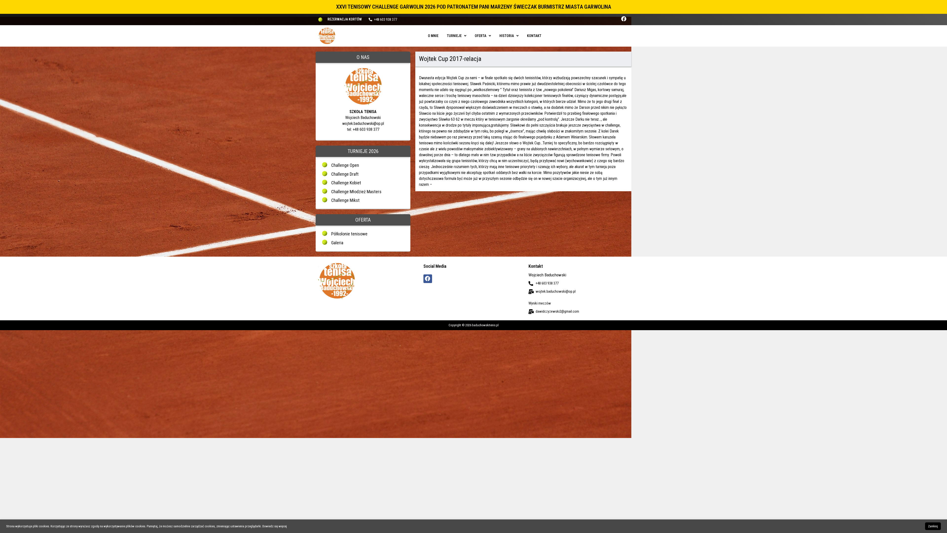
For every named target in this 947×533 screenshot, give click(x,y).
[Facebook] (623, 18)
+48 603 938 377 (385, 19)
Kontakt (534, 36)
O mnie (433, 36)
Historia (506, 36)
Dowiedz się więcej (274, 526)
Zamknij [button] (933, 526)
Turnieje (454, 36)
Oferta (480, 36)
